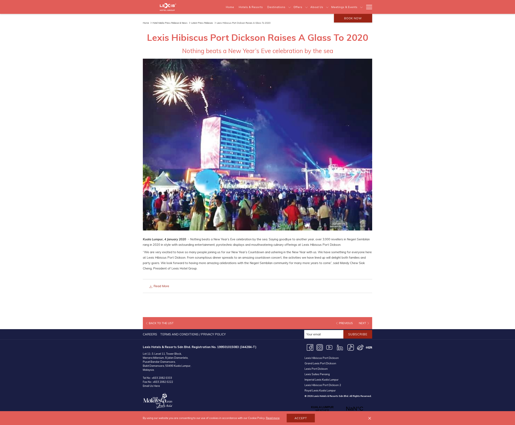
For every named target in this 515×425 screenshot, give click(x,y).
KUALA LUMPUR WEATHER (338, 409)
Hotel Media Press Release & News (169, 23)
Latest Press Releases (202, 23)
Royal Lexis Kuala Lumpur (320, 390)
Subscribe (357, 334)
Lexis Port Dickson (316, 368)
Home (146, 23)
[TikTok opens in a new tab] (350, 347)
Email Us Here (151, 385)
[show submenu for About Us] (327, 7)
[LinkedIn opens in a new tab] (340, 347)
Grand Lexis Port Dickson (320, 363)
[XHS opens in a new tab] (369, 347)
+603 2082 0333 (161, 377)
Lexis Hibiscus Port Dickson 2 (323, 385)
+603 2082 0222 (162, 381)
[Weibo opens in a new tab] (360, 347)
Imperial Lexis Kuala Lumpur (322, 379)
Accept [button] (301, 418)
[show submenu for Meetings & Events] (361, 7)
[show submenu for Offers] (306, 7)
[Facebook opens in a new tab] (310, 347)
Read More (161, 286)
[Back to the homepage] (168, 7)
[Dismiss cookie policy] (369, 418)
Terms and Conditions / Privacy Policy (193, 334)
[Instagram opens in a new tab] (319, 347)
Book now (353, 18)
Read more (273, 418)
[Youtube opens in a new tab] (329, 347)
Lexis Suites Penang (317, 374)
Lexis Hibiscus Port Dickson (322, 357)
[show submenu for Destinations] (289, 7)
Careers (150, 334)
